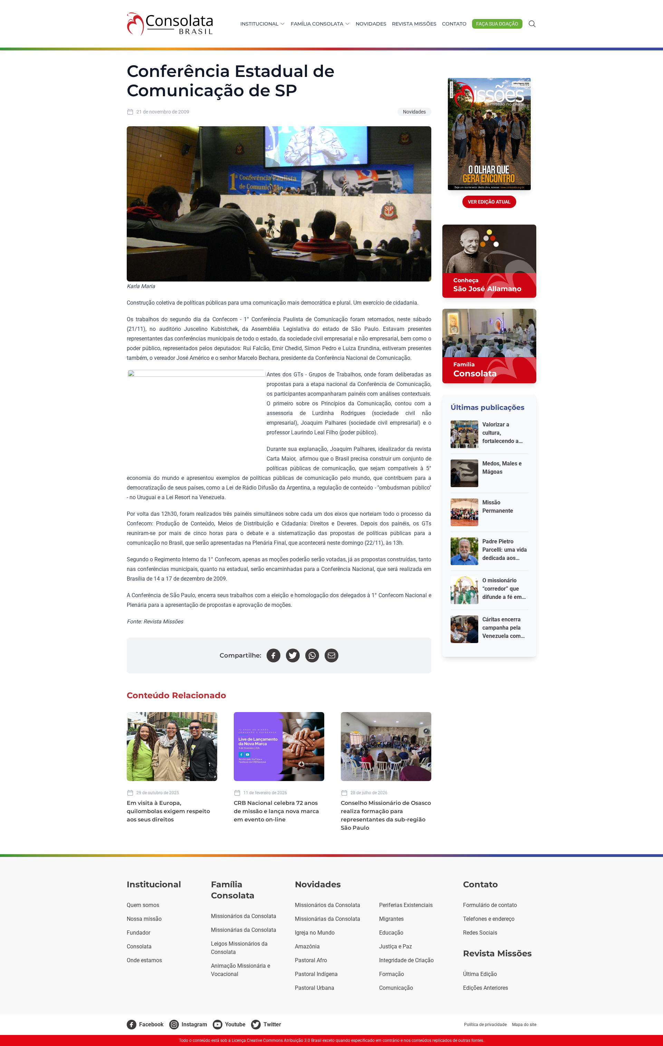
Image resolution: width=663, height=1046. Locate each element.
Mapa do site (524, 1024)
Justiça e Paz (395, 946)
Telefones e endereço (489, 919)
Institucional (259, 24)
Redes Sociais (480, 932)
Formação (391, 974)
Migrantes (391, 919)
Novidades (371, 24)
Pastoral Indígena (316, 974)
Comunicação (396, 988)
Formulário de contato (490, 905)
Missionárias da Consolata (243, 930)
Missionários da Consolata (243, 916)
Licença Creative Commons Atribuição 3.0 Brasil (276, 1040)
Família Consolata (317, 24)
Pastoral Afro (311, 960)
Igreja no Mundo (315, 932)
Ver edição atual (489, 202)
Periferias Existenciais (406, 905)
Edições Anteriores (485, 988)
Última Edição (480, 974)
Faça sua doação (497, 24)
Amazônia (307, 946)
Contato (454, 24)
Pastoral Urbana (314, 988)
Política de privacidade (485, 1024)
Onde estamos (144, 960)
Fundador (138, 932)
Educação (391, 932)
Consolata (139, 946)
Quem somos (143, 905)
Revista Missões (414, 24)
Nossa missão (144, 919)
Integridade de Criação (406, 960)
